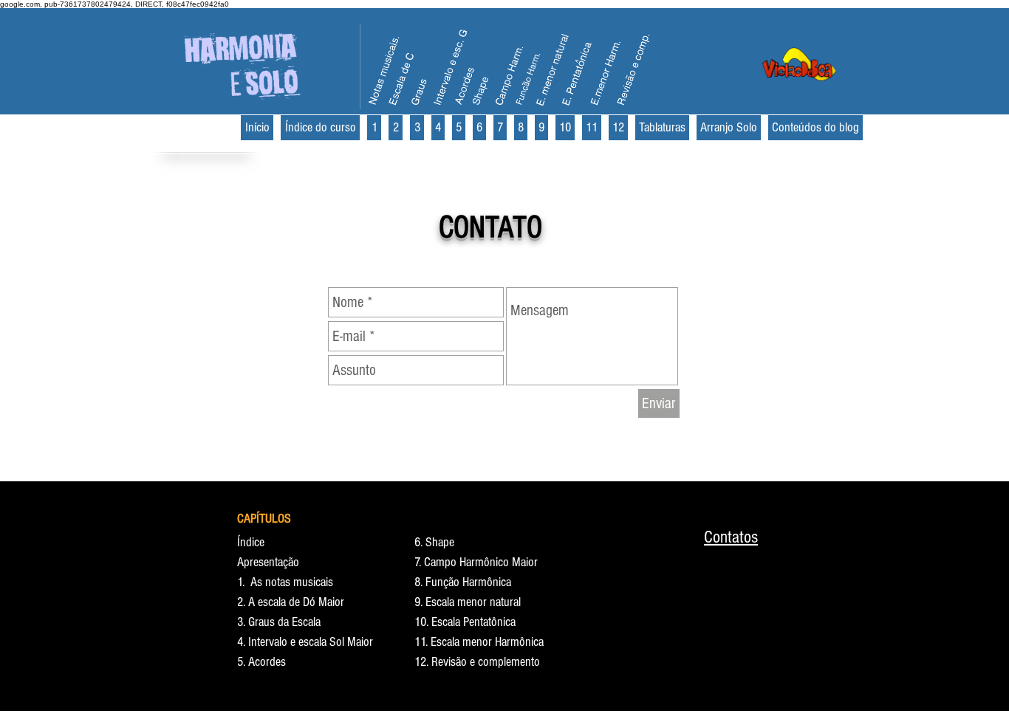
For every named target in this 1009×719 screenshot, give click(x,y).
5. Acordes (261, 662)
